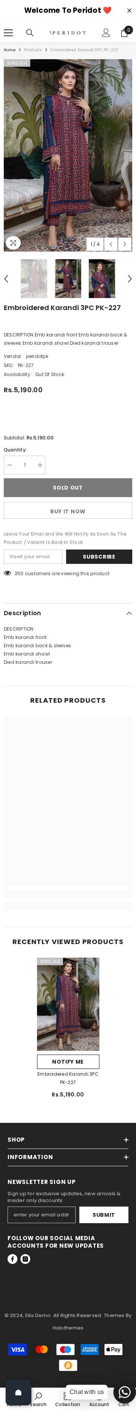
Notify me (68, 1062)
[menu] (8, 32)
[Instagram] (25, 1259)
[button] (110, 244)
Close (129, 11)
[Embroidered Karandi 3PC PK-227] (68, 1004)
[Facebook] (12, 1259)
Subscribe (99, 556)
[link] (68, 894)
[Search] (29, 32)
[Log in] (106, 33)
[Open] (18, 1392)
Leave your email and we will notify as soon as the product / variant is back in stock (65, 538)
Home (9, 50)
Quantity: (15, 450)
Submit (104, 1215)
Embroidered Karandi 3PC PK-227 (68, 1078)
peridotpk (37, 356)
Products (33, 50)
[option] (68, 155)
